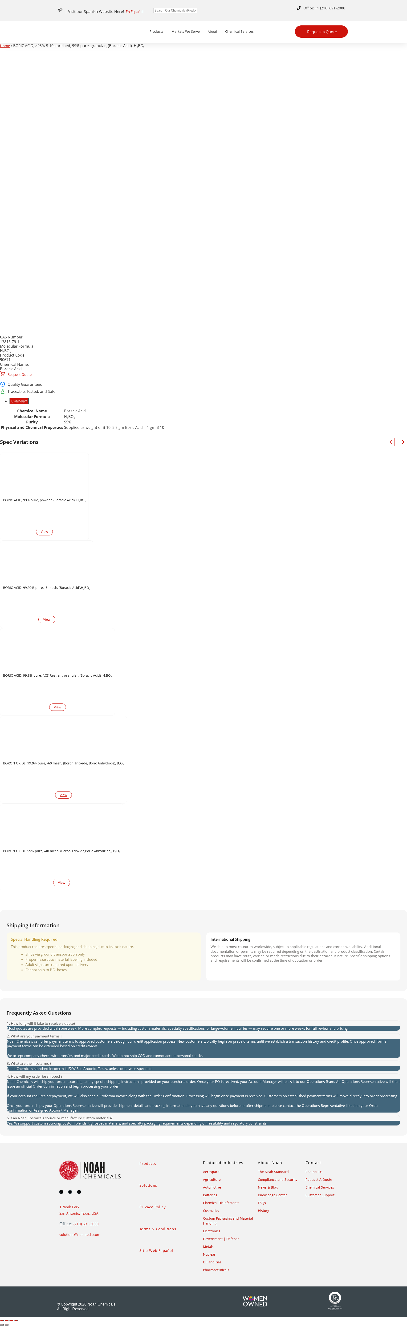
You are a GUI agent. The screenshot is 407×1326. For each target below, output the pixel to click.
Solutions (148, 1185)
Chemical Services (239, 31)
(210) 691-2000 (86, 1224)
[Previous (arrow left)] (2, 1325)
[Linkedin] (61, 1192)
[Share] (11, 1320)
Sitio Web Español (156, 1250)
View (44, 531)
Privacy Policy (152, 1207)
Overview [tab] (19, 401)
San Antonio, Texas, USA (78, 1213)
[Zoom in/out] (2, 1320)
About (212, 31)
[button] (203, 1023)
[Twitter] (70, 1192)
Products (156, 31)
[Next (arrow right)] (6, 1325)
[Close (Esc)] (16, 1320)
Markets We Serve (185, 31)
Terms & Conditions (157, 1228)
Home (5, 45)
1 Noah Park (69, 1207)
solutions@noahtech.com (79, 1234)
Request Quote (19, 374)
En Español (134, 11)
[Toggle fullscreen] (6, 1320)
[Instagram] (79, 1192)
